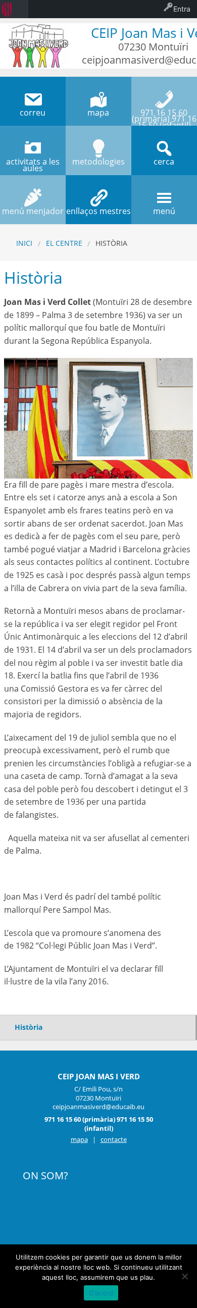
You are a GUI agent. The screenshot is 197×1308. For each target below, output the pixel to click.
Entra (181, 9)
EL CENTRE (64, 243)
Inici (24, 243)
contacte (114, 1139)
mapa (79, 1139)
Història (28, 1027)
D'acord (101, 1293)
